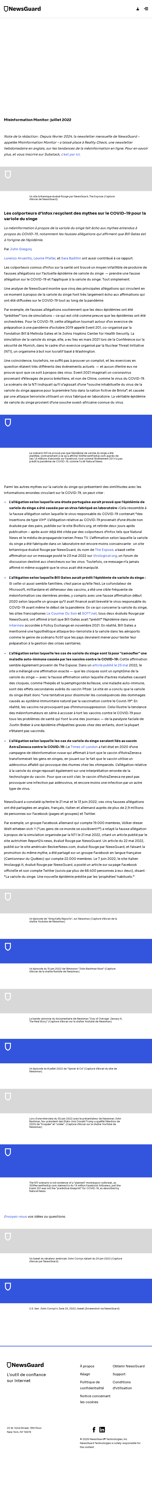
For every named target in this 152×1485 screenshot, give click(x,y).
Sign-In (137, 9)
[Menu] (146, 9)
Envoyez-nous (15, 1216)
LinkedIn (102, 1429)
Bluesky (81, 1429)
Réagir (85, 1374)
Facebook (94, 1429)
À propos (87, 1366)
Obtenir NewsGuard (129, 1366)
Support (119, 1374)
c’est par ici (70, 154)
